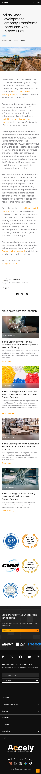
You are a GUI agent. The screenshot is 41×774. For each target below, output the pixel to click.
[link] (17, 294)
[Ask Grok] (30, 763)
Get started (7, 630)
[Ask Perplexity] (20, 763)
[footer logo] (20, 751)
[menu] (38, 2)
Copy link (6, 288)
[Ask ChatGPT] (15, 763)
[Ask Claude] (10, 763)
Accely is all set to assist (13, 251)
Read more (6, 361)
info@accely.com (10, 264)
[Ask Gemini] (25, 763)
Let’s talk (38, 771)
